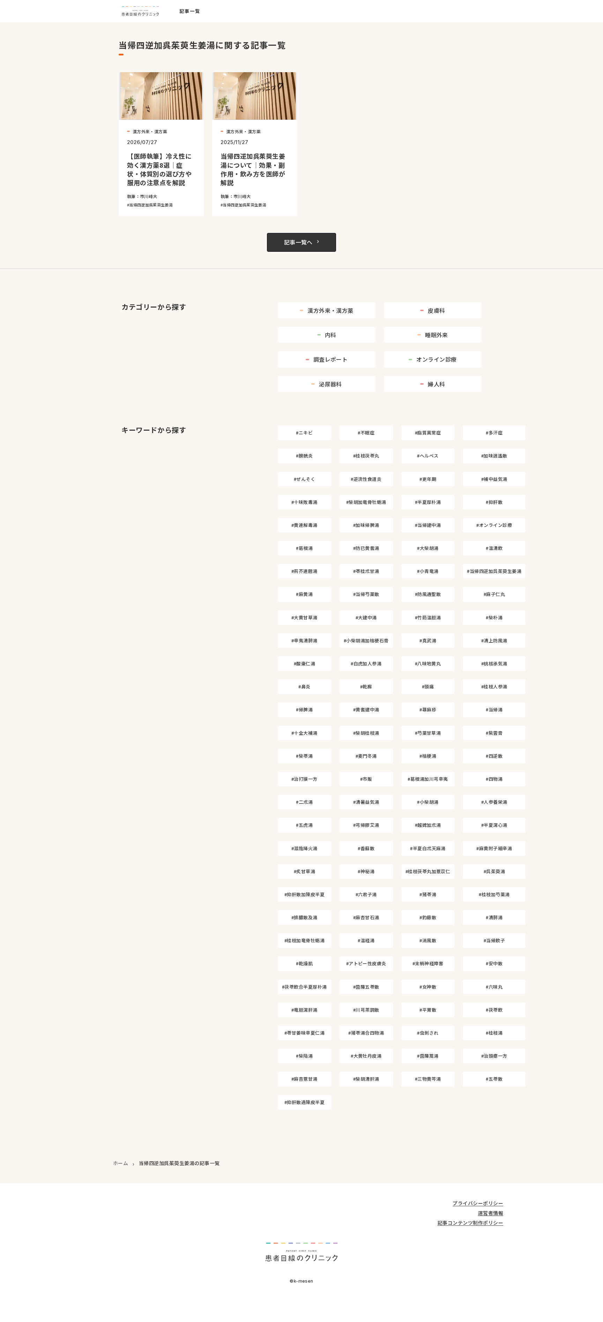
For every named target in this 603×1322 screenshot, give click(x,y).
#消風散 (427, 940)
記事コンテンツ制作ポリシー (470, 1222)
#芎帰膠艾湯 (366, 825)
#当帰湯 (494, 709)
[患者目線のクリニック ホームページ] (140, 11)
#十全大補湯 (304, 733)
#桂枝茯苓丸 (366, 455)
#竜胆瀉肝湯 (304, 1009)
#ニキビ (304, 432)
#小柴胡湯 (427, 802)
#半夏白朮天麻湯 (428, 848)
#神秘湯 (366, 871)
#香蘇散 (366, 848)
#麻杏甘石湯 (366, 917)
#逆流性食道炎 (366, 479)
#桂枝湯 (494, 1032)
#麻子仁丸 (494, 594)
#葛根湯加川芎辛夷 (428, 779)
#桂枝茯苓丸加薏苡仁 (428, 871)
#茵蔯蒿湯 (427, 1055)
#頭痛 (428, 686)
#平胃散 (427, 1009)
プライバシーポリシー (478, 1203)
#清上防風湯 (494, 640)
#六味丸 (494, 986)
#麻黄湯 (304, 594)
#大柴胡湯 (427, 548)
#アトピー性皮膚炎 (366, 963)
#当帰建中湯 (428, 525)
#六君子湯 (366, 894)
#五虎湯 (304, 825)
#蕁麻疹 (427, 709)
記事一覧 (189, 11)
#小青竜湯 (427, 571)
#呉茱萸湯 (494, 871)
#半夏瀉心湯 (494, 825)
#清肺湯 (494, 917)
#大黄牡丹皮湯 (366, 1055)
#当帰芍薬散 (366, 594)
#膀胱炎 (304, 455)
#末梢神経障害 (427, 963)
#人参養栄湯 (494, 802)
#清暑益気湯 (366, 802)
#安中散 (494, 963)
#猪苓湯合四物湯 (366, 1032)
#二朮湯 (304, 802)
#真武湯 (427, 640)
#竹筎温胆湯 (428, 617)
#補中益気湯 (494, 479)
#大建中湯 (366, 617)
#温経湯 (366, 940)
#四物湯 (494, 779)
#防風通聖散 (428, 594)
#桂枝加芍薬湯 (494, 894)
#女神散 (427, 986)
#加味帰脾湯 (366, 525)
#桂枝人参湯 (494, 686)
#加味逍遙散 (494, 455)
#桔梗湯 (427, 756)
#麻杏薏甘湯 (304, 1078)
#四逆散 (494, 756)
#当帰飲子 (494, 940)
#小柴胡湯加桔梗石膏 (366, 640)
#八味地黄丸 (428, 663)
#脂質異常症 (428, 432)
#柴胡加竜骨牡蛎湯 (366, 502)
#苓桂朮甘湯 (366, 571)
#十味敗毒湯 (304, 502)
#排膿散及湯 (304, 917)
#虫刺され (427, 1032)
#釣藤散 (427, 917)
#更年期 (427, 479)
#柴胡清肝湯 (366, 1078)
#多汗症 (494, 432)
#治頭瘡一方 (494, 1055)
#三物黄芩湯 (428, 1078)
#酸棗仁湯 (304, 663)
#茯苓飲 (494, 1009)
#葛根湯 (304, 548)
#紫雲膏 (494, 733)
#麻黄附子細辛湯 (494, 848)
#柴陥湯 (304, 1055)
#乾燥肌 (304, 963)
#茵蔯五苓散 (366, 986)
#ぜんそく (304, 479)
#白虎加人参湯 (366, 663)
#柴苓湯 (304, 756)
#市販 (366, 779)
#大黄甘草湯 (304, 617)
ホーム (120, 1163)
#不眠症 (366, 432)
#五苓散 (494, 1078)
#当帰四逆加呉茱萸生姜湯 (494, 571)
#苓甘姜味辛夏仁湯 (304, 1032)
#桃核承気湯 (494, 663)
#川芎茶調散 (366, 1009)
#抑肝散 (494, 502)
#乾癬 (366, 686)
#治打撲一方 (304, 779)
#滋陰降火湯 (304, 848)
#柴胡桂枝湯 (366, 733)
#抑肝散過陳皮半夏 (304, 1102)
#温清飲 (494, 548)
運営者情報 (490, 1213)
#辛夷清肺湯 (304, 640)
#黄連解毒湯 (304, 525)
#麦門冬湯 (366, 756)
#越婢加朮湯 (428, 825)
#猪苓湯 (427, 894)
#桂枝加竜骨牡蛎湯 (304, 940)
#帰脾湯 (304, 709)
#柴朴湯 (494, 617)
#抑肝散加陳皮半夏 (304, 894)
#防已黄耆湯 (366, 548)
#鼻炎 (304, 686)
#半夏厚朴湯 (428, 502)
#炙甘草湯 (304, 871)
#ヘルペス (427, 455)
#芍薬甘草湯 (428, 733)
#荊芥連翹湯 (304, 571)
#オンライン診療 (494, 525)
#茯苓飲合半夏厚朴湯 (304, 986)
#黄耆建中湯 (366, 709)
